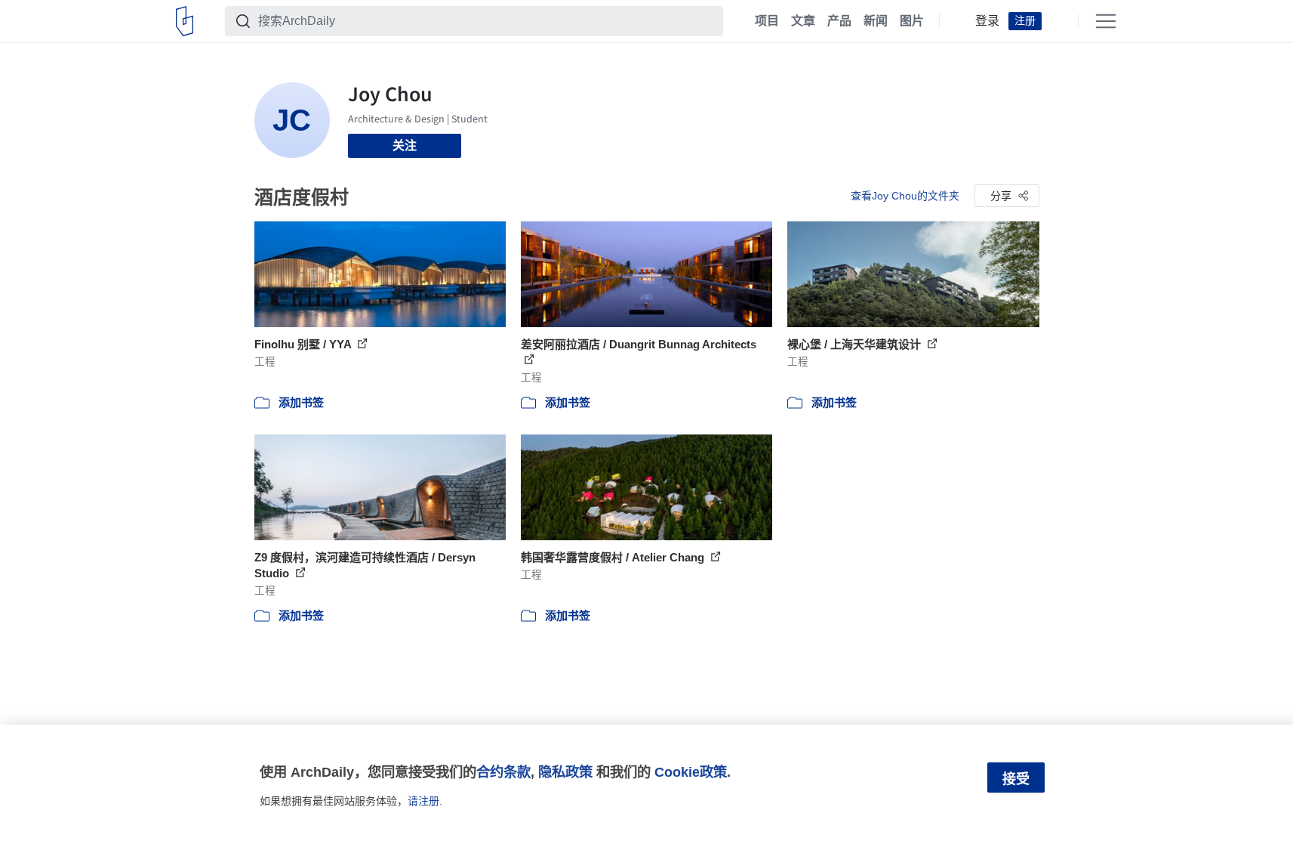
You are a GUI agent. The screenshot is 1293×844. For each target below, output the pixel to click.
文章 (803, 21)
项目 (767, 21)
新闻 (876, 21)
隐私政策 (565, 772)
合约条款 (503, 772)
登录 (987, 21)
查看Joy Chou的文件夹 (905, 195)
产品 (839, 21)
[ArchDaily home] (184, 21)
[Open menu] (1106, 21)
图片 (912, 21)
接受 (1016, 779)
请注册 (423, 801)
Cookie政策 (690, 772)
